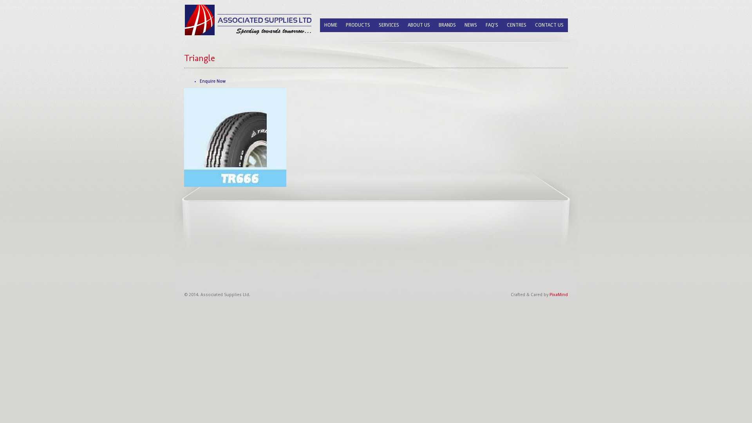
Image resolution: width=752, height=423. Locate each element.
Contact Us (549, 25)
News (471, 25)
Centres (516, 25)
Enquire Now (213, 81)
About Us (419, 25)
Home (330, 25)
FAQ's (492, 25)
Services (389, 25)
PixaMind (559, 294)
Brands (447, 25)
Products (358, 25)
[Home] (249, 20)
